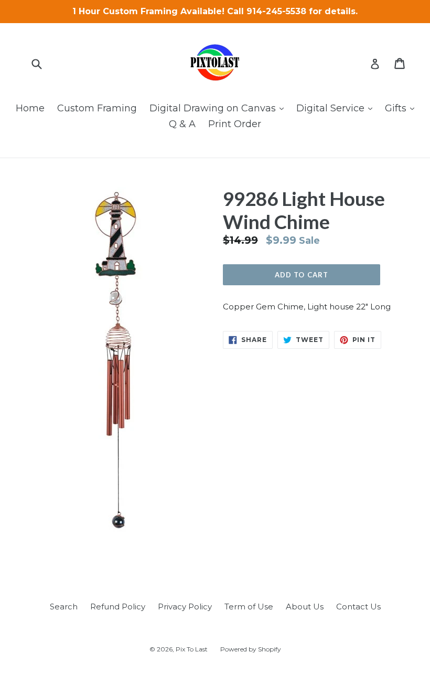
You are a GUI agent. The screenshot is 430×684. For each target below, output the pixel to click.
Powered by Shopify (250, 649)
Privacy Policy (185, 607)
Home (30, 108)
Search (64, 607)
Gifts (402, 108)
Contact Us (358, 607)
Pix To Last (192, 649)
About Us (305, 607)
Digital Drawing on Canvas (219, 108)
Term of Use (248, 607)
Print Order (234, 124)
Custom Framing (97, 108)
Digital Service (337, 108)
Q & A (182, 124)
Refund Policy (117, 607)
